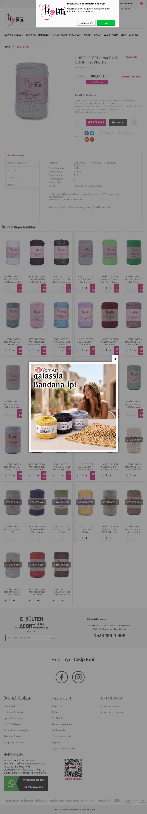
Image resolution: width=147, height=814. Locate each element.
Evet (105, 22)
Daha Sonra (86, 22)
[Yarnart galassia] (73, 448)
